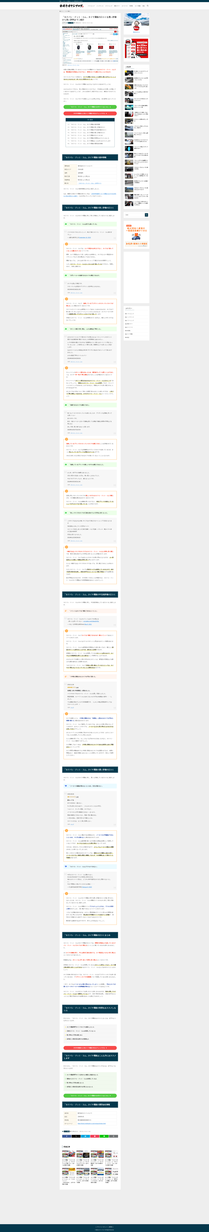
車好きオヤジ (136, 32)
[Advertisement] (136, 277)
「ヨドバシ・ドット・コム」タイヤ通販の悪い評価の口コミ (87, 132)
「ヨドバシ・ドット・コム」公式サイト (89, 183)
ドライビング (130, 313)
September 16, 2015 (85, 237)
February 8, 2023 (87, 887)
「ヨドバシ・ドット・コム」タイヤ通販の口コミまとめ (86, 135)
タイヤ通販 (70, 22)
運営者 (110, 1227)
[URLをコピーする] (113, 1136)
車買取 (128, 330)
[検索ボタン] (147, 6)
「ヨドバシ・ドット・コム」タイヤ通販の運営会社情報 (86, 143)
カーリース (130, 327)
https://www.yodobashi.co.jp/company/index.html (92, 1123)
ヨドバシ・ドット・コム (87, 22)
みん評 (72, 707)
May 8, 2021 (88, 624)
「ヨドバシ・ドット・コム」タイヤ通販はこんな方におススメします (90, 141)
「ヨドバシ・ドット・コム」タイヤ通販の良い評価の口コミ (87, 127)
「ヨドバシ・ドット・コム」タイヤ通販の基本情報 (85, 124)
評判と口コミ (78, 22)
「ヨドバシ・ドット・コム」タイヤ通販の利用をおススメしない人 (89, 138)
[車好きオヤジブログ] (71, 5)
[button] (66, 1136)
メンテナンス (130, 317)
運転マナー (130, 323)
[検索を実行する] (146, 215)
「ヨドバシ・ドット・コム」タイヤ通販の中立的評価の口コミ (88, 130)
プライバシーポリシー (102, 1227)
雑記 (128, 337)
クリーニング (130, 320)
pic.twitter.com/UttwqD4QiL (91, 621)
